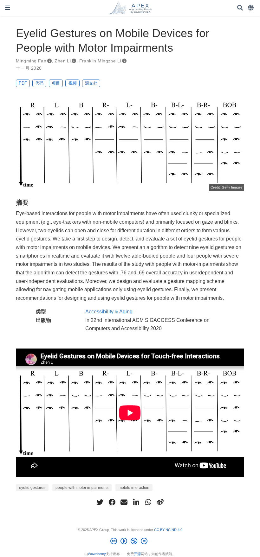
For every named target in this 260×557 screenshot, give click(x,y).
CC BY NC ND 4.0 (168, 530)
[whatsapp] (148, 502)
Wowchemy (97, 554)
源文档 (91, 83)
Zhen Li (63, 60)
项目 (56, 83)
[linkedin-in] (136, 502)
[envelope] (124, 502)
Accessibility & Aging (109, 311)
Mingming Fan (31, 60)
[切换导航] (7, 7)
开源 (137, 554)
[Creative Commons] (130, 542)
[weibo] (160, 502)
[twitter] (100, 502)
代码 (39, 83)
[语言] (251, 8)
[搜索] (240, 8)
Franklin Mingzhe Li (100, 60)
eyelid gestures (32, 487)
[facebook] (112, 502)
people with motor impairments (81, 487)
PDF (23, 83)
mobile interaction (134, 487)
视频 (72, 83)
